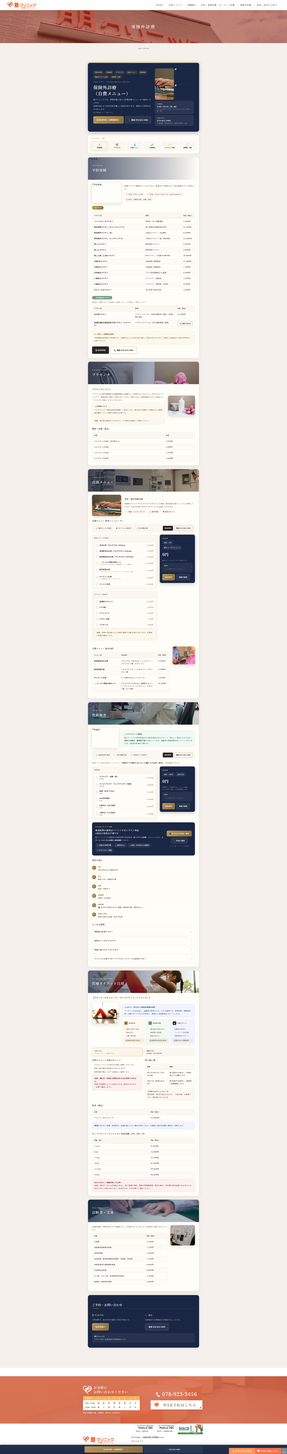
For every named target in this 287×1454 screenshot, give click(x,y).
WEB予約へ (100, 1326)
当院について (175, 4)
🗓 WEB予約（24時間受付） (108, 120)
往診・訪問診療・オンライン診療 (218, 4)
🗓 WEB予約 (100, 350)
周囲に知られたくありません (106, 949)
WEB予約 (168, 528)
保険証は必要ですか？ (103, 931)
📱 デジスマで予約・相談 (179, 833)
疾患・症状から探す (267, 4)
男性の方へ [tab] (154, 1052)
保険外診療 (245, 4)
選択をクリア (98, 644)
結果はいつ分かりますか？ (105, 940)
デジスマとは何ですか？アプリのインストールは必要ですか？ (120, 958)
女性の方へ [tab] (104, 1052)
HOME (159, 4)
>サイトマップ (137, 1441)
